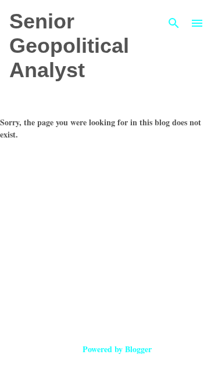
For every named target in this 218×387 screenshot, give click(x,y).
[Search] (174, 23)
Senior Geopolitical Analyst (69, 45)
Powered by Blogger (116, 349)
